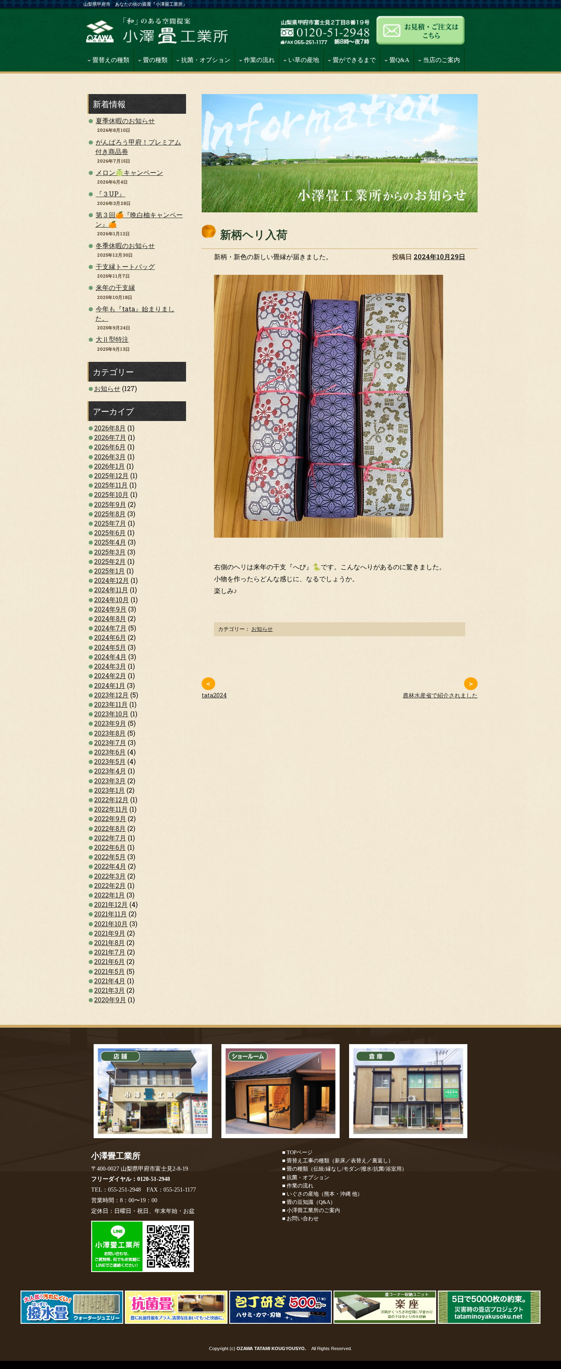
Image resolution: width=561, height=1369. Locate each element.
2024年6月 (110, 637)
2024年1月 (109, 685)
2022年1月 (109, 894)
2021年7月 (109, 952)
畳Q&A (398, 60)
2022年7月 (110, 837)
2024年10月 (111, 599)
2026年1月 (109, 466)
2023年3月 (110, 780)
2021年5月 (109, 971)
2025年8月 (110, 513)
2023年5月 (110, 761)
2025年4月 (110, 542)
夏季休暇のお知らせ (125, 120)
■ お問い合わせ (300, 1218)
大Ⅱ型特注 (112, 339)
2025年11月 (111, 485)
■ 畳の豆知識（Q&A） (309, 1202)
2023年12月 (111, 694)
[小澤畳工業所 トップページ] (179, 40)
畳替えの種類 (110, 60)
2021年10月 (111, 923)
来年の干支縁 (115, 287)
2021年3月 (109, 990)
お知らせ (262, 629)
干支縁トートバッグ (125, 266)
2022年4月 (110, 866)
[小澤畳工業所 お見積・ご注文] (418, 40)
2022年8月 (110, 828)
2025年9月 (110, 504)
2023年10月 (111, 713)
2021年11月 (110, 913)
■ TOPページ (297, 1152)
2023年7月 (110, 742)
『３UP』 (110, 193)
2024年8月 (110, 618)
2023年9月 (110, 723)
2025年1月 (109, 570)
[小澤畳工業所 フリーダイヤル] (324, 40)
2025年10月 (111, 494)
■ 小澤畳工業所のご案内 (311, 1210)
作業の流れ (258, 60)
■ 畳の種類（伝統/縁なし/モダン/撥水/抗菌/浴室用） (344, 1169)
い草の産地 (303, 60)
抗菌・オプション (204, 60)
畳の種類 (154, 60)
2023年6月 (110, 752)
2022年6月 (110, 847)
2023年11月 (111, 704)
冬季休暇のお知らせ (125, 245)
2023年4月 (110, 770)
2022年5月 (110, 856)
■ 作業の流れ (297, 1186)
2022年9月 (110, 818)
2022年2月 (110, 885)
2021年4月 (109, 980)
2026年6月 (110, 446)
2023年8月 (110, 733)
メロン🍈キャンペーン (129, 172)
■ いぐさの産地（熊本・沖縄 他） (322, 1194)
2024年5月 (110, 647)
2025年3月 (110, 552)
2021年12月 (111, 904)
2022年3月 (110, 876)
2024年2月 (110, 675)
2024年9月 (110, 609)
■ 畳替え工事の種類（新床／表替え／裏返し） (337, 1160)
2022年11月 (111, 809)
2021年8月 (109, 942)
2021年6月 (109, 961)
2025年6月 (110, 532)
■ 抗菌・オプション (305, 1177)
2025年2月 (110, 561)
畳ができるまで (353, 60)
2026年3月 (110, 456)
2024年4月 (110, 656)
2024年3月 (110, 666)
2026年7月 (110, 437)
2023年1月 (109, 790)
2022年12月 (111, 799)
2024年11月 (111, 589)
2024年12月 (111, 580)
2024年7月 (110, 628)
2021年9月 (109, 933)
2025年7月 (110, 523)
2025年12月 (111, 475)
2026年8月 (110, 427)
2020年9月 (110, 999)
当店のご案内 (440, 60)
